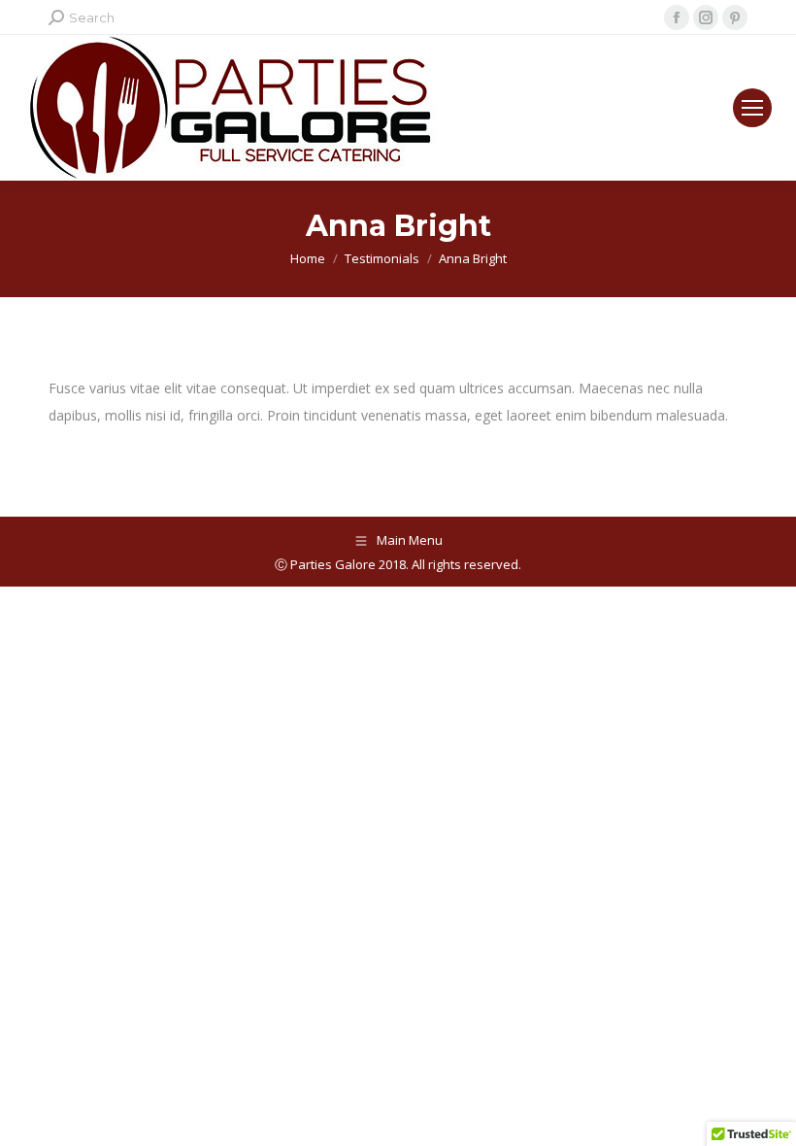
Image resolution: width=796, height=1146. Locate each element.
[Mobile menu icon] (752, 107)
